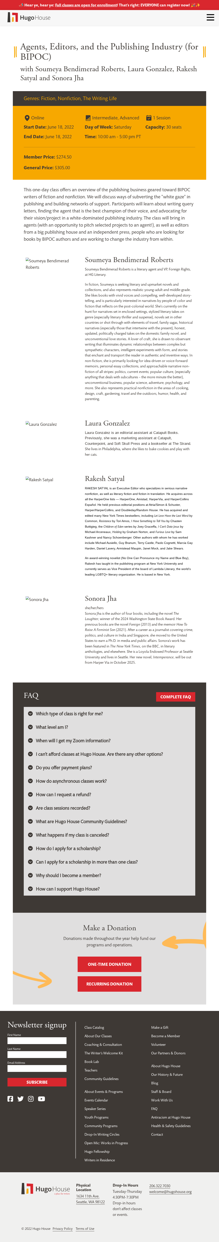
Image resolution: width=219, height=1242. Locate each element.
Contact (157, 1134)
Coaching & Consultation (103, 1044)
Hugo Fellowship (97, 1151)
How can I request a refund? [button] (63, 794)
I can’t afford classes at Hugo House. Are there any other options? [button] (99, 754)
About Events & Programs (103, 1091)
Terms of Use (85, 1228)
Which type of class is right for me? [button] (69, 714)
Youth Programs (96, 1117)
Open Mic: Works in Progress (106, 1143)
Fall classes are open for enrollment (86, 5)
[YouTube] (41, 1099)
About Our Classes (98, 1036)
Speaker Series (95, 1108)
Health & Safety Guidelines (171, 1125)
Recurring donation (109, 984)
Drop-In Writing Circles (101, 1134)
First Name (14, 1035)
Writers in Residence (99, 1160)
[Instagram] (31, 1099)
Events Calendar (96, 1100)
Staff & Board (161, 1091)
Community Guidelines (101, 1078)
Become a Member (165, 1036)
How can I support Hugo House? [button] (68, 889)
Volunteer (158, 1044)
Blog (154, 1083)
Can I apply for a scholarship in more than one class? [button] (87, 862)
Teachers (90, 1070)
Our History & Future (167, 1074)
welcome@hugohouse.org (170, 1191)
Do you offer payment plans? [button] (64, 767)
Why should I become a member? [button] (68, 875)
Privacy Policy (63, 1228)
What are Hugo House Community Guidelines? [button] (81, 821)
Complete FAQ (175, 697)
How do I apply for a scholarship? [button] (68, 848)
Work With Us (162, 1100)
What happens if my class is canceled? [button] (72, 835)
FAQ (154, 1108)
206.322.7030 (159, 1185)
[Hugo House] (45, 1188)
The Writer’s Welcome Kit (103, 1053)
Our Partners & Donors (168, 1053)
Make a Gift (159, 1027)
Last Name (14, 1049)
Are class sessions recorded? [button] (63, 808)
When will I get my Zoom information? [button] (73, 740)
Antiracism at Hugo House (170, 1117)
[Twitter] (20, 1099)
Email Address (16, 1063)
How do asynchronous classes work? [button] (71, 781)
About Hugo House (165, 1066)
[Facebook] (10, 1099)
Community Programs (100, 1125)
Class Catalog (94, 1027)
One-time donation (109, 964)
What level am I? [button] (52, 727)
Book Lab (91, 1061)
